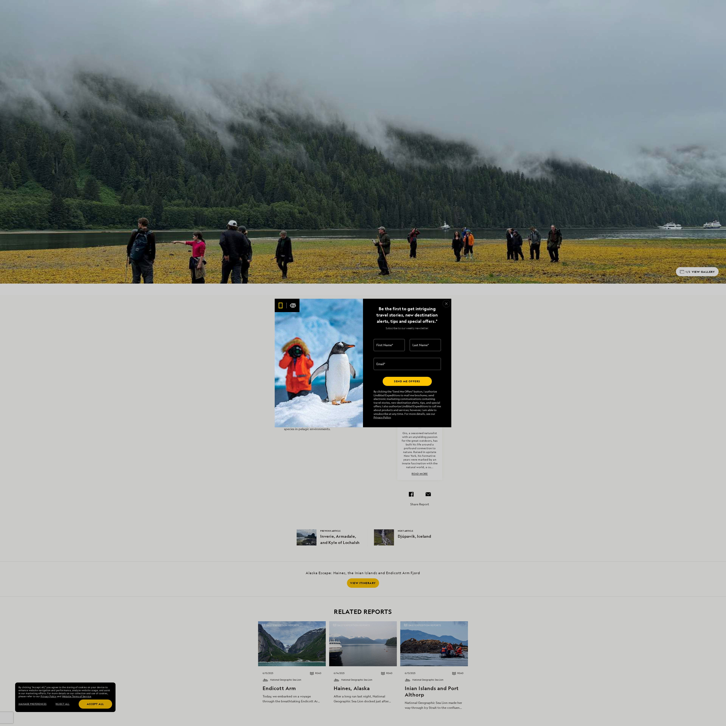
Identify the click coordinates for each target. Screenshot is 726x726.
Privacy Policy (382, 417)
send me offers (407, 381)
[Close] (446, 303)
